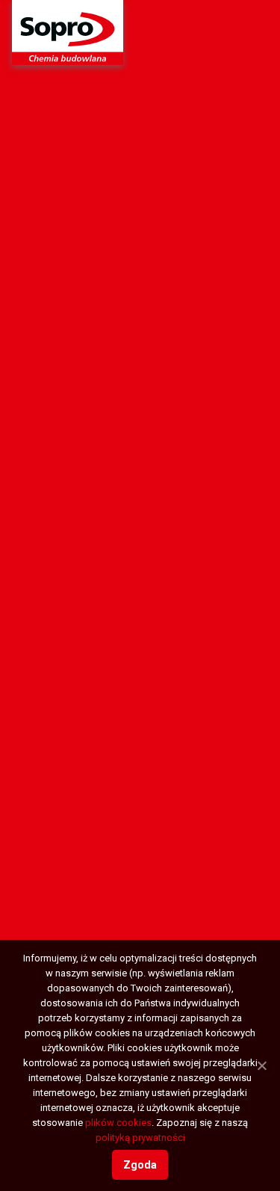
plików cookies (118, 1122)
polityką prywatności (140, 1137)
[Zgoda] (261, 1065)
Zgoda (140, 1165)
